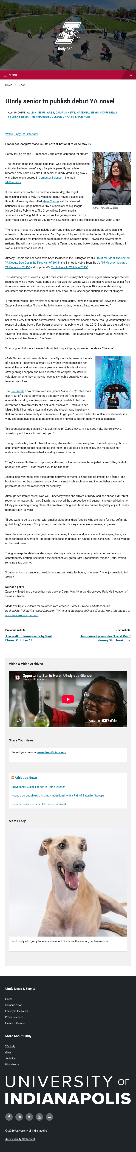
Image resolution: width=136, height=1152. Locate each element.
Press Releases (14, 1017)
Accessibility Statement (20, 1139)
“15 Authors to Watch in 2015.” (69, 267)
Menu (13, 75)
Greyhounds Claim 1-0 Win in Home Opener (38, 787)
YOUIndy (10, 1046)
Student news (18, 116)
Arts (50, 112)
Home (8, 85)
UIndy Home (12, 1064)
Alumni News (36, 112)
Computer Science (50, 177)
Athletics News (26, 778)
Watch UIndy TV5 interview (21, 134)
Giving (8, 1052)
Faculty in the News (16, 1011)
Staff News (108, 112)
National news (88, 112)
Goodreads (17, 391)
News (22, 85)
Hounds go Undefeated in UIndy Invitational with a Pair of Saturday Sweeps (58, 795)
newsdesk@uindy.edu (51, 752)
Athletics (10, 1058)
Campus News (65, 112)
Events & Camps (15, 1023)
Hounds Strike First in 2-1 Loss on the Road (39, 804)
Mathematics (13, 182)
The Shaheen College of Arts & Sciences (60, 116)
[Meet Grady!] (68, 882)
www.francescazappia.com (21, 615)
